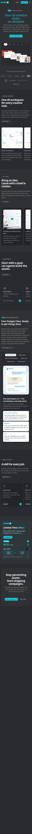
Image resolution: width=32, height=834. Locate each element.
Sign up (23, 2)
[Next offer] (27, 549)
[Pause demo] (16, 56)
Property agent (22, 355)
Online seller (24, 358)
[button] (16, 10)
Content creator (11, 361)
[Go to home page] (5, 2)
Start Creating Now (15, 36)
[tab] (5, 44)
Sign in (17, 2)
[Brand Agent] (20, 301)
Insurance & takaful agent (11, 358)
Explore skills (5, 477)
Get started (5, 121)
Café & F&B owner (10, 355)
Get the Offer (8, 537)
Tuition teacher (21, 361)
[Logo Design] (20, 504)
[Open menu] (30, 2)
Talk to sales (23, 599)
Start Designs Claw (7, 347)
